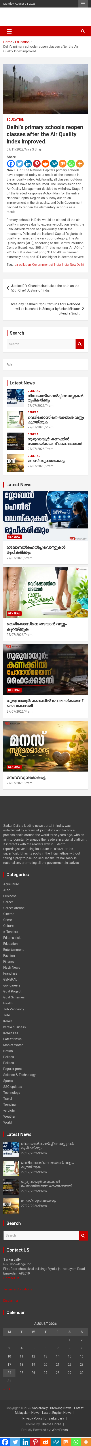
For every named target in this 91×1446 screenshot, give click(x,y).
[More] (80, 164)
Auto (6, 890)
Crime (7, 920)
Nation (8, 1051)
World (7, 1122)
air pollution (23, 264)
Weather (9, 1116)
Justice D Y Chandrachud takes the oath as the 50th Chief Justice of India (45, 288)
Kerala (7, 1021)
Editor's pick (12, 938)
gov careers (12, 985)
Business (10, 896)
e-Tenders (10, 932)
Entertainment (13, 950)
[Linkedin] (28, 164)
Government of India (46, 264)
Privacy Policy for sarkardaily (43, 1418)
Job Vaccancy (13, 1009)
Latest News (22, 383)
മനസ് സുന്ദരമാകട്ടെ (46, 460)
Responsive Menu (83, 4)
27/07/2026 (36, 405)
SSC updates (12, 1087)
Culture (8, 926)
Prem (49, 405)
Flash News (11, 968)
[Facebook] (11, 164)
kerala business (14, 1027)
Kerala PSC (11, 1033)
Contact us (11, 1278)
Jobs (7, 1015)
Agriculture (11, 884)
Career (8, 902)
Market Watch (13, 1045)
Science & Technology (19, 1075)
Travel (7, 1099)
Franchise (10, 973)
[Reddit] (45, 164)
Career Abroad (14, 908)
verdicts (9, 1111)
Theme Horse (51, 1424)
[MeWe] (54, 164)
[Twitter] (19, 164)
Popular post (12, 1069)
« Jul (6, 1389)
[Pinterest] (37, 164)
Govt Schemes (14, 997)
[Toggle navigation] (9, 31)
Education (15, 119)
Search (80, 344)
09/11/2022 (15, 149)
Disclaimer (10, 1301)
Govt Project (12, 991)
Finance (9, 962)
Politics (8, 1057)
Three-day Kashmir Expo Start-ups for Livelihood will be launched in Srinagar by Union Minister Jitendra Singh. (44, 308)
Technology (11, 1093)
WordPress (60, 1430)
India (65, 264)
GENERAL (34, 390)
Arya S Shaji (33, 149)
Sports (8, 1081)
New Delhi (77, 264)
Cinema (8, 914)
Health (8, 1003)
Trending (9, 1105)
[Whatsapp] (71, 164)
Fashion (9, 956)
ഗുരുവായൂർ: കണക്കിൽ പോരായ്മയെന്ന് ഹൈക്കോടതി (55, 441)
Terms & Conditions (17, 1289)
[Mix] (62, 164)
